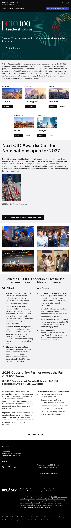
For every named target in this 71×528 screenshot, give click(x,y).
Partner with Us (19, 8)
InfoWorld (23, 499)
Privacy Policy (48, 517)
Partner (62, 106)
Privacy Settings (59, 517)
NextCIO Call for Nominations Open (57, 8)
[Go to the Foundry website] (9, 489)
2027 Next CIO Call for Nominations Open (23, 218)
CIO (52, 497)
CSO (55, 497)
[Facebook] (3, 467)
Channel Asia (61, 499)
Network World (30, 499)
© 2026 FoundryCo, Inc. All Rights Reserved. (15, 517)
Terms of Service (36, 517)
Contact (10, 8)
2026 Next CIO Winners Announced (14, 204)
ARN (45, 499)
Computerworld (62, 497)
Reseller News (40, 499)
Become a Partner (35, 434)
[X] (15, 467)
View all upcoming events (49, 473)
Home (4, 8)
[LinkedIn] (9, 467)
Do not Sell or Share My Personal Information (35, 520)
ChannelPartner (52, 499)
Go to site (6, 106)
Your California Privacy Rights (11, 520)
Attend (52, 106)
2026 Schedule (12, 48)
